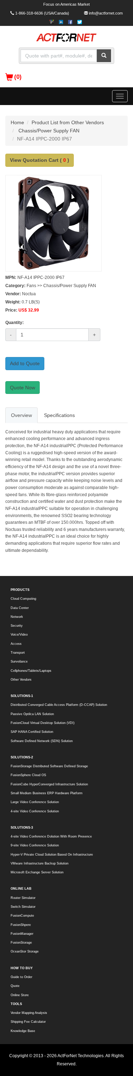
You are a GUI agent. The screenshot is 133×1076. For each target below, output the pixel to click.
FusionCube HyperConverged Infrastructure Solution (49, 784)
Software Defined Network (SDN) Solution (42, 741)
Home (17, 122)
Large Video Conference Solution (35, 802)
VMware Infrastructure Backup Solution (39, 863)
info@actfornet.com (106, 13)
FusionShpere (21, 925)
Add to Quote (25, 363)
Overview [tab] (21, 415)
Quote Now (22, 387)
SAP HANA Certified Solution (32, 732)
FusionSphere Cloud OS (28, 775)
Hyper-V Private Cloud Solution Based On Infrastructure (52, 854)
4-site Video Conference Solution (35, 811)
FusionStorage (21, 942)
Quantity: (14, 322)
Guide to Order (21, 977)
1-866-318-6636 (29, 13)
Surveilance (19, 661)
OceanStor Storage (25, 951)
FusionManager (22, 933)
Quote (15, 986)
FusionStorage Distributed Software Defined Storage (49, 766)
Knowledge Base (23, 1031)
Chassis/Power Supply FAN (48, 130)
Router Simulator (23, 898)
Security (17, 625)
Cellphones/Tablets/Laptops (31, 670)
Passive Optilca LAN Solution (32, 714)
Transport (18, 652)
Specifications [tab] (59, 415)
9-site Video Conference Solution (35, 845)
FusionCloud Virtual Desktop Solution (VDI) (42, 723)
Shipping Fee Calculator (28, 1021)
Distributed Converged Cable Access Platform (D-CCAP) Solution (59, 705)
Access (16, 644)
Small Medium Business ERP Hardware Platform (47, 793)
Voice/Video (19, 634)
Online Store (20, 995)
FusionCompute (22, 915)
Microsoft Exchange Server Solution (37, 872)
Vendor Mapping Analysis (29, 1013)
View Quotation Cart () (39, 160)
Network (17, 617)
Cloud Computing (23, 598)
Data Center (20, 608)
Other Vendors (21, 679)
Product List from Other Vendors (68, 122)
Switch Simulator (23, 906)
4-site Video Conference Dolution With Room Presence (51, 836)
